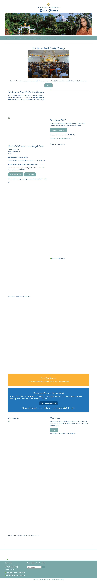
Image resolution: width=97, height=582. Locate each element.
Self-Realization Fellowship (58, 579)
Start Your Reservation (58, 130)
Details (48, 85)
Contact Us (35, 579)
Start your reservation (49, 403)
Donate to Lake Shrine (45, 579)
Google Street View (16, 174)
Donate (54, 430)
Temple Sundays (63, 138)
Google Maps (30, 174)
